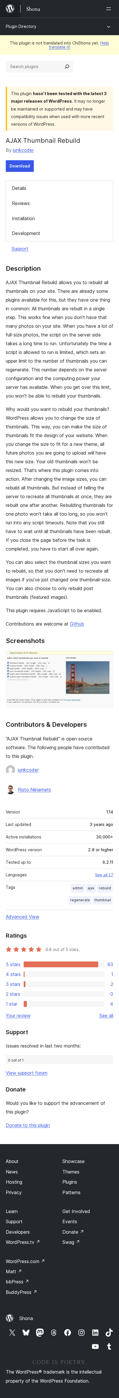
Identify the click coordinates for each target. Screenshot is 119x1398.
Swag (71, 1242)
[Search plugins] (67, 66)
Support (20, 249)
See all (106, 1015)
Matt (14, 1271)
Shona (26, 1318)
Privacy (14, 1192)
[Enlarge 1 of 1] (105, 658)
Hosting (14, 1182)
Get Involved (76, 1211)
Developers (18, 1232)
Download (20, 165)
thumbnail (102, 900)
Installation (23, 218)
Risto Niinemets (34, 790)
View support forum (26, 1073)
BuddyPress (21, 1292)
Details (19, 188)
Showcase (73, 1161)
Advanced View (22, 917)
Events (69, 1221)
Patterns (71, 1192)
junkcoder (23, 150)
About (12, 1161)
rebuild (105, 888)
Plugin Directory (21, 26)
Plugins (69, 1182)
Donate (73, 1232)
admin (77, 888)
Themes (70, 1172)
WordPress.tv (23, 1242)
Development (26, 233)
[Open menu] (110, 8)
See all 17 (104, 874)
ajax (91, 888)
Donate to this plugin (28, 1125)
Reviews (21, 203)
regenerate (80, 900)
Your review (18, 1015)
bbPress (17, 1282)
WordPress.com (25, 1261)
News (12, 1172)
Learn (12, 1211)
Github (77, 624)
